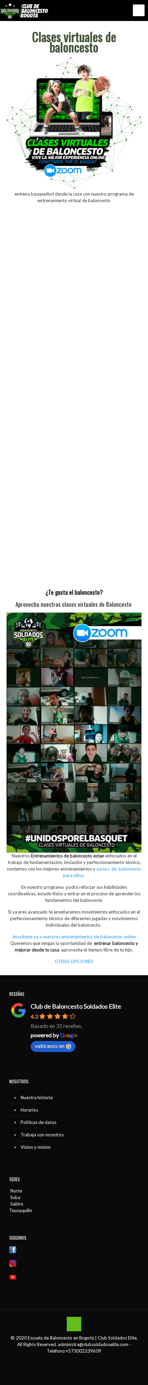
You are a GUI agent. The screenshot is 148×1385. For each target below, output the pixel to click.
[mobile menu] (139, 10)
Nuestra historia (37, 1097)
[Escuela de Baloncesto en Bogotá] (25, 10)
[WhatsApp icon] (63, 1360)
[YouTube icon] (77, 1360)
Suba (14, 1197)
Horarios (29, 1110)
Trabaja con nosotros (42, 1134)
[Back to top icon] (74, 1324)
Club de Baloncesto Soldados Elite (76, 1006)
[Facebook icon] (70, 1360)
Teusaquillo (20, 1210)
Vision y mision (36, 1147)
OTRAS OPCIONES (74, 961)
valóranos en (49, 1045)
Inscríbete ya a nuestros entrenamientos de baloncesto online (74, 936)
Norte (15, 1191)
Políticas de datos (38, 1122)
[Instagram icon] (84, 1360)
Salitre (16, 1204)
